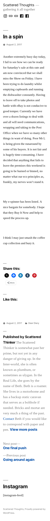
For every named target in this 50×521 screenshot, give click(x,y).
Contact (8, 419)
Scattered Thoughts (18, 5)
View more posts (23, 430)
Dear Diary (33, 323)
